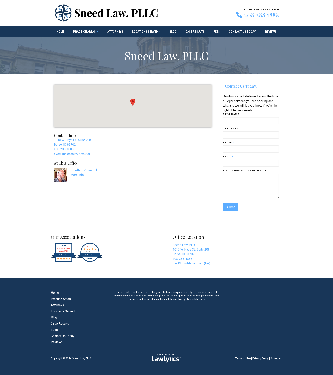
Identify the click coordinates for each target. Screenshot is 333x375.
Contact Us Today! (242, 31)
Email (228, 156)
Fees (217, 31)
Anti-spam (276, 358)
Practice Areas (84, 31)
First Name (232, 114)
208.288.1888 (261, 14)
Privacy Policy (260, 358)
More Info (77, 175)
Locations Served (145, 31)
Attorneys (115, 31)
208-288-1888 (64, 149)
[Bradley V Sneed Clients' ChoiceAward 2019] (64, 261)
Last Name (231, 128)
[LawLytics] (166, 358)
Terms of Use (243, 358)
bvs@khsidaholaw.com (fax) (73, 154)
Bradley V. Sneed (84, 170)
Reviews (271, 31)
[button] (132, 102)
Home (60, 31)
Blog (173, 31)
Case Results (195, 31)
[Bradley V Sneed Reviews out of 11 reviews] (90, 261)
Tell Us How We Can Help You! (245, 170)
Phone (228, 142)
